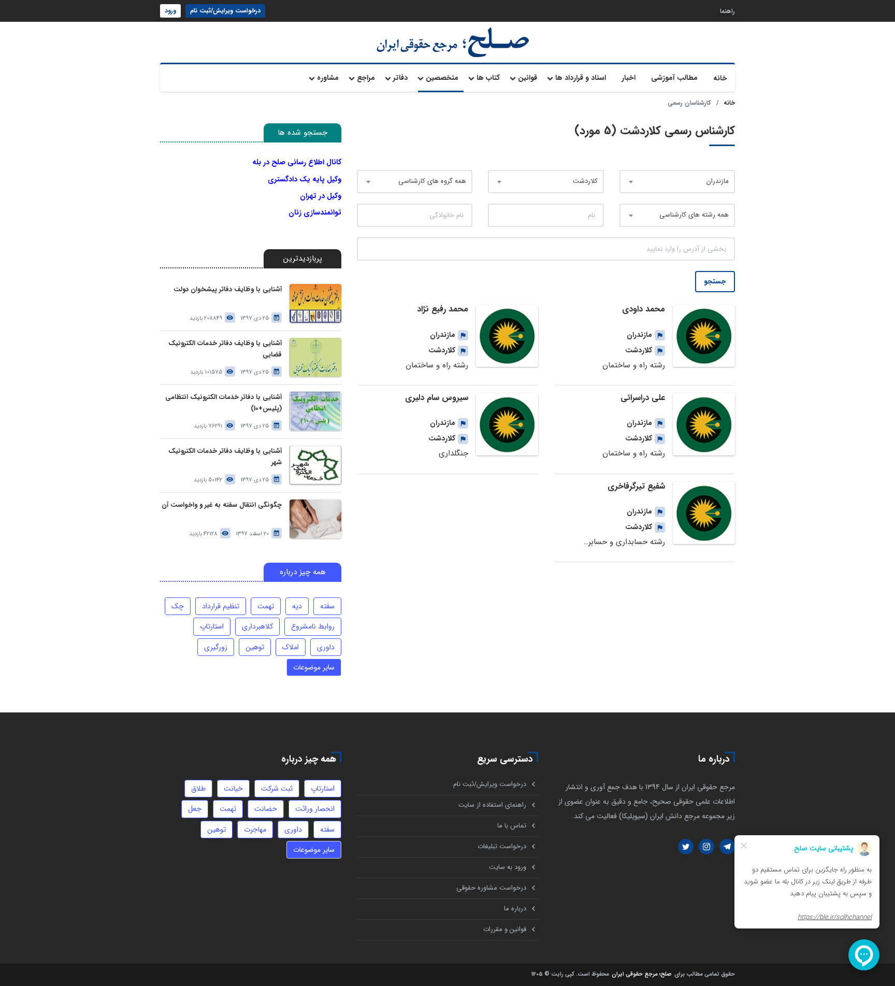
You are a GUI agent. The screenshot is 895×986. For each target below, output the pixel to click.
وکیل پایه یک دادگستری (304, 179)
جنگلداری (453, 453)
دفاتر (400, 77)
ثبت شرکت (277, 788)
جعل (194, 808)
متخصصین (442, 77)
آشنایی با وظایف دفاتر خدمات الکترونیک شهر (225, 457)
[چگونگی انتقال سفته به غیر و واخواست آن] (315, 518)
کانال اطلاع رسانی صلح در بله (296, 162)
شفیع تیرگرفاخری (636, 486)
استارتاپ (212, 626)
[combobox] (677, 181)
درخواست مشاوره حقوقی (491, 887)
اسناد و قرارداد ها (580, 77)
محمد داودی (643, 309)
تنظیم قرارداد (220, 606)
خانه (720, 78)
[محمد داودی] (704, 336)
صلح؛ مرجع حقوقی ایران (642, 974)
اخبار (629, 77)
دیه (297, 606)
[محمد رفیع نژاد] (507, 336)
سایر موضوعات (314, 667)
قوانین (527, 77)
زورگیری (215, 647)
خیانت (233, 788)
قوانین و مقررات (504, 929)
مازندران (639, 334)
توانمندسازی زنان (314, 212)
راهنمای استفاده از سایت (492, 804)
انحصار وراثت (315, 808)
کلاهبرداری (257, 626)
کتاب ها (488, 77)
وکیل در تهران (320, 196)
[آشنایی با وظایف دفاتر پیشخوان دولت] (315, 303)
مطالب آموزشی (674, 77)
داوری (326, 647)
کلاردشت (638, 350)
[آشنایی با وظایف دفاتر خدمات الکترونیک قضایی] (315, 357)
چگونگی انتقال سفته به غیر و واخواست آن (222, 504)
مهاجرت (255, 829)
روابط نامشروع (313, 626)
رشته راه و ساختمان (633, 365)
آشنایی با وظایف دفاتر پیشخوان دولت (228, 289)
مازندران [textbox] (717, 181)
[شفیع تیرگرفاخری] (704, 513)
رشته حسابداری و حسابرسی (620, 542)
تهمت (265, 606)
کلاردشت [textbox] (585, 181)
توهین (255, 647)
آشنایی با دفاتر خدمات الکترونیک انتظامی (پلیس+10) (223, 403)
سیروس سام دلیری (436, 397)
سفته (327, 606)
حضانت (265, 808)
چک (177, 606)
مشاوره (328, 77)
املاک (290, 647)
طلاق (198, 788)
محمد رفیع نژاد (442, 309)
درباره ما (515, 908)
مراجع (366, 77)
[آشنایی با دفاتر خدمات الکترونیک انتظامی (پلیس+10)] (315, 411)
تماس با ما (511, 825)
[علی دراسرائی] (704, 424)
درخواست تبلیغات (502, 846)
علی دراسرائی (642, 397)
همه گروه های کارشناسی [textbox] (432, 181)
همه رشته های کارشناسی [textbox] (694, 214)
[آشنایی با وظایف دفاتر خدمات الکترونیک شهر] (315, 465)
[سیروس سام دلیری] (507, 424)
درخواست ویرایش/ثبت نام (225, 11)
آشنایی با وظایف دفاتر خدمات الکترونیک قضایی (225, 349)
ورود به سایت (507, 867)
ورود (170, 11)
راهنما (727, 11)
